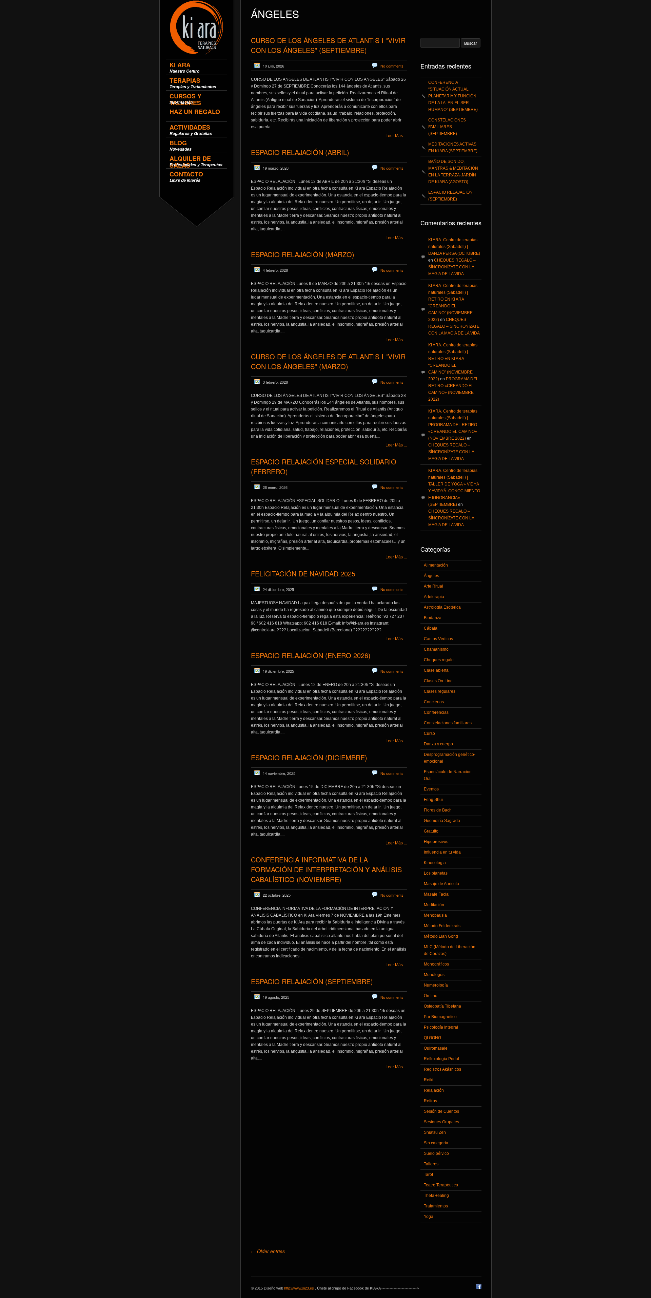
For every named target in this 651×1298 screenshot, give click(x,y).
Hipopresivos (436, 841)
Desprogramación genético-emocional (449, 758)
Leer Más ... (396, 135)
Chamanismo (436, 649)
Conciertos (434, 702)
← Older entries (268, 1251)
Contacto (186, 177)
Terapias (193, 83)
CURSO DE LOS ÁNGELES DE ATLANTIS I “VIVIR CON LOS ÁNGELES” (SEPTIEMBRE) (328, 45)
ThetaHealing (436, 1195)
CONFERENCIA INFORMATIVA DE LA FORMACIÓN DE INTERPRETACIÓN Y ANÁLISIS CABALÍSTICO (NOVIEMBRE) (326, 869)
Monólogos (434, 974)
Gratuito (431, 831)
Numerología (436, 985)
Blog (181, 145)
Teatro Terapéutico (441, 1185)
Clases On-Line (438, 681)
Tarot (428, 1174)
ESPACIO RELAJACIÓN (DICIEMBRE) (309, 757)
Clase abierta (436, 670)
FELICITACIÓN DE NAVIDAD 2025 (303, 573)
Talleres (431, 1164)
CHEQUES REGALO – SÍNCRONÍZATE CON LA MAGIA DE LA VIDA (452, 267)
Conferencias (436, 712)
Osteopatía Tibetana (442, 1006)
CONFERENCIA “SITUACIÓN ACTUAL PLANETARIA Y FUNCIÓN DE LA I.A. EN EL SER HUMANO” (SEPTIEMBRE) (453, 96)
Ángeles (431, 575)
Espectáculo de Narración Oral (448, 775)
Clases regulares (439, 691)
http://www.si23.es (299, 1288)
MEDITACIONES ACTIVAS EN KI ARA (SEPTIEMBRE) (452, 147)
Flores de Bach (438, 810)
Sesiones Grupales (441, 1122)
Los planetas (436, 873)
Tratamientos (436, 1206)
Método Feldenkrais (442, 925)
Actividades (191, 130)
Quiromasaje (436, 1048)
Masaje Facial (437, 894)
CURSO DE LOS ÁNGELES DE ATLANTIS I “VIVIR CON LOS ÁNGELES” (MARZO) (328, 361)
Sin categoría (436, 1143)
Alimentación (436, 565)
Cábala (430, 628)
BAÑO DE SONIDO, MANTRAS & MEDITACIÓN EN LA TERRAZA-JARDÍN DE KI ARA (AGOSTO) (453, 171)
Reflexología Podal (441, 1058)
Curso (429, 733)
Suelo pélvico (436, 1153)
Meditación (434, 904)
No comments (391, 66)
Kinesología (435, 862)
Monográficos (436, 964)
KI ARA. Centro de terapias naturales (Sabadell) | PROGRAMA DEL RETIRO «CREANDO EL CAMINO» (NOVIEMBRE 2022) (452, 425)
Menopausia (435, 915)
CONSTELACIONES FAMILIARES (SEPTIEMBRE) (447, 127)
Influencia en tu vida (442, 852)
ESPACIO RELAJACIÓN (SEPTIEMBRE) (312, 981)
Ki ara (184, 67)
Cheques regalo (439, 659)
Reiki (428, 1079)
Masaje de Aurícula (441, 883)
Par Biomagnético (440, 1016)
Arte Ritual (433, 586)
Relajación (434, 1090)
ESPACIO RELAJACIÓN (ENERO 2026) (311, 655)
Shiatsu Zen (435, 1132)
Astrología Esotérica (442, 607)
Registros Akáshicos (442, 1069)
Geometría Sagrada (442, 820)
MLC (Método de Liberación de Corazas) (449, 950)
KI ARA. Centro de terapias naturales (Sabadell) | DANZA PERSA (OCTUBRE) (454, 246)
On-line (430, 995)
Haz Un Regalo (195, 112)
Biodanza (432, 617)
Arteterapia (434, 596)
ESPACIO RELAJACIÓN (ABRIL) (300, 152)
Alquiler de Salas (196, 161)
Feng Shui (433, 799)
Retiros (430, 1101)
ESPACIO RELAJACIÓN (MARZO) (302, 254)
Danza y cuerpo (438, 744)
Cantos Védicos (438, 638)
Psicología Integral (441, 1027)
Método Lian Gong (441, 936)
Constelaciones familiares (448, 723)
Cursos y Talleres (185, 98)
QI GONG (432, 1037)
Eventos (431, 789)
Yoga (428, 1216)
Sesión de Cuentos (441, 1111)
